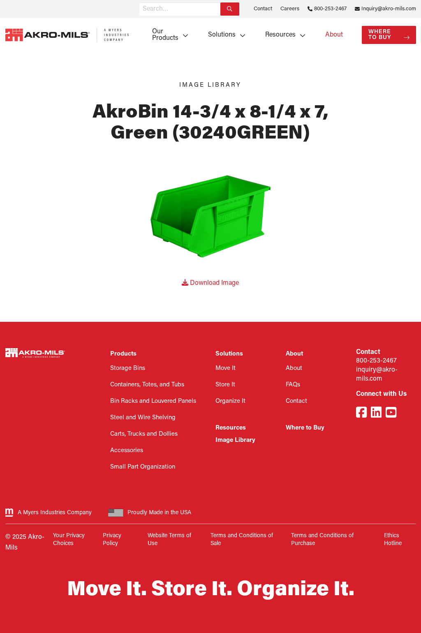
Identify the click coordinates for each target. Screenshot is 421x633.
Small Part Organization (142, 467)
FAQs (293, 385)
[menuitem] (167, 35)
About (334, 35)
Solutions (222, 35)
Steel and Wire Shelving (143, 418)
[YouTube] (391, 413)
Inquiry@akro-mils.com (388, 9)
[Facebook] (361, 413)
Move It (225, 368)
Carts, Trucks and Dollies (144, 434)
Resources (280, 35)
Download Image (213, 283)
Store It (225, 385)
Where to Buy (379, 35)
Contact (263, 9)
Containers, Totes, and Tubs (147, 385)
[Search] (229, 9)
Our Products (165, 35)
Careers (289, 9)
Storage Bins (127, 368)
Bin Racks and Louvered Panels (153, 401)
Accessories (126, 451)
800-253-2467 (330, 9)
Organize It (230, 401)
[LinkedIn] (376, 413)
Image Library (235, 440)
